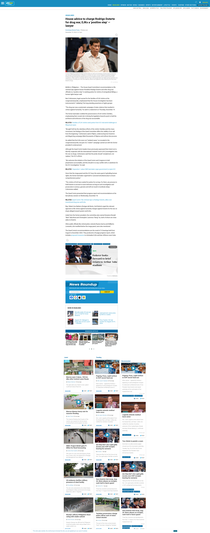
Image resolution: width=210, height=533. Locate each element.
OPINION (123, 5)
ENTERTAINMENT (157, 5)
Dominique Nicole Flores (72, 30)
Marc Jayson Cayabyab (102, 380)
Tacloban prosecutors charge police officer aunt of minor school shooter (106, 515)
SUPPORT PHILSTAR (203, 5)
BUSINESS (141, 5)
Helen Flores (70, 416)
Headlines (69, 15)
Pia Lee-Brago (70, 485)
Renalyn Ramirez (71, 382)
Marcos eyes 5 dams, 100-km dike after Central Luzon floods (77, 378)
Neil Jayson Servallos (102, 415)
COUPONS (181, 5)
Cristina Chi (99, 486)
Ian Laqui (99, 451)
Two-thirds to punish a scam (132, 441)
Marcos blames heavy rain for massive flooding (77, 412)
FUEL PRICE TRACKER (166, 8)
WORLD (135, 5)
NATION (129, 5)
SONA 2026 (146, 8)
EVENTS (174, 5)
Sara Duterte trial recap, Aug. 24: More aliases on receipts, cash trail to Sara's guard (106, 481)
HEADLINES (116, 5)
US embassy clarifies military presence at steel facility (76, 481)
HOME (109, 5)
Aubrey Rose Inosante (72, 450)
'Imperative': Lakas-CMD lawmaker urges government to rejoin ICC (94, 169)
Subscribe (205, 2)
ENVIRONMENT (204, 8)
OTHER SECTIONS (190, 5)
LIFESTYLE (167, 5)
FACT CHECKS (195, 8)
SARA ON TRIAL (137, 8)
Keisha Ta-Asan (71, 519)
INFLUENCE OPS (177, 8)
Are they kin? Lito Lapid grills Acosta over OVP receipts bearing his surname (106, 447)
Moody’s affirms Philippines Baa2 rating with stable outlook (78, 516)
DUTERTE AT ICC (154, 8)
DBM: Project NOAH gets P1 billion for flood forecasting (76, 447)
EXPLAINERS (186, 8)
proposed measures (77, 235)
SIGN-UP (107, 292)
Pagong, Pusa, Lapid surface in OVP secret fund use (106, 377)
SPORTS (148, 5)
